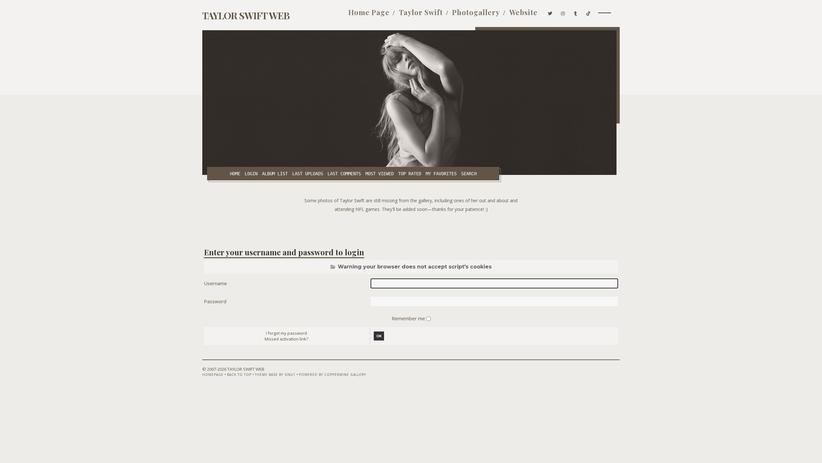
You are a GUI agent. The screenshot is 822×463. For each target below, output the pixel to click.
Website (523, 12)
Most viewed (379, 173)
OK (378, 335)
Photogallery (476, 12)
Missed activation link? (286, 339)
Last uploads (307, 173)
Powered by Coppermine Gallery (332, 374)
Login (251, 173)
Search (469, 173)
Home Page (368, 12)
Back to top (239, 374)
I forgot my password (286, 333)
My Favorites (441, 173)
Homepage (212, 374)
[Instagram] (563, 12)
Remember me (409, 318)
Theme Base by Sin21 (275, 374)
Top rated (409, 173)
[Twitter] (550, 12)
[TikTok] (588, 12)
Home (235, 173)
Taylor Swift (421, 12)
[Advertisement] (411, 227)
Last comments (344, 173)
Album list (275, 173)
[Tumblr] (575, 12)
